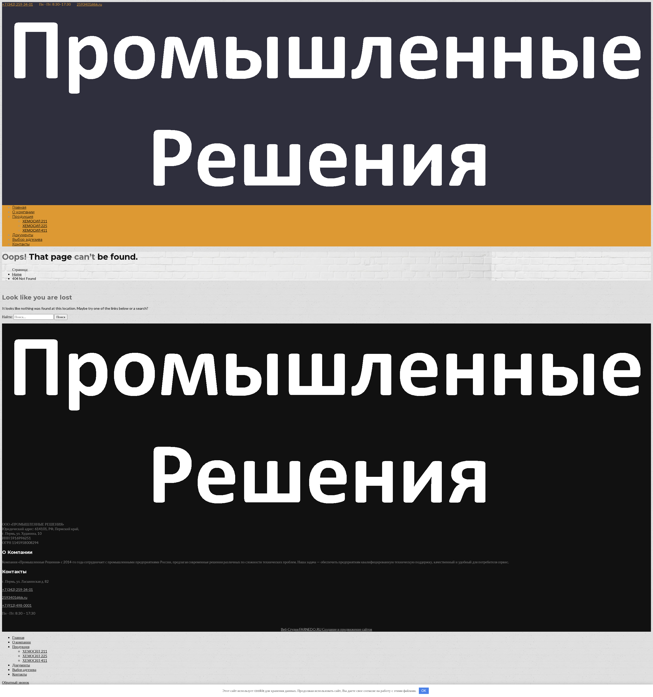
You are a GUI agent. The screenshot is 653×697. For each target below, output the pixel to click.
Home (17, 274)
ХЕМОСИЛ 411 (34, 230)
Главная (19, 207)
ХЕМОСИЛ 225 (34, 225)
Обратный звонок (15, 682)
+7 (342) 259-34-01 (17, 4)
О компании (23, 212)
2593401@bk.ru (89, 4)
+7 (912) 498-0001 (17, 605)
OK (423, 691)
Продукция (22, 216)
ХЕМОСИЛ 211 (34, 221)
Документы (22, 235)
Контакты (21, 244)
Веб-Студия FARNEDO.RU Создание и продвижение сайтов (326, 629)
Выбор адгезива (27, 239)
